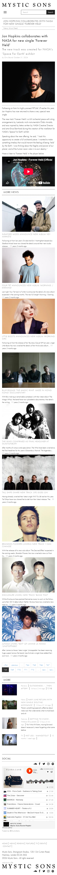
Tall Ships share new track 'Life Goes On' (25, 492)
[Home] (26, 4)
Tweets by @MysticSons (11, 831)
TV (37, 843)
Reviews (20, 843)
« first (5, 665)
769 (12, 669)
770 (19, 669)
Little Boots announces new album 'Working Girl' (28, 337)
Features (30, 843)
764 (27, 665)
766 (41, 665)
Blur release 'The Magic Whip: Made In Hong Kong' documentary (27, 391)
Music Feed (13, 28)
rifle (11, 862)
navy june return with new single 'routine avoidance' (36, 702)
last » (51, 669)
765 (34, 665)
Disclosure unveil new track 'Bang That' (25, 595)
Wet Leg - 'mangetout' (37, 735)
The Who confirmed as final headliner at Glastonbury (25, 442)
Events (43, 843)
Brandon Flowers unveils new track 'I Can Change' (26, 545)
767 (48, 665)
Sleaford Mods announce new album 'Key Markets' (26, 235)
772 (32, 669)
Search (50, 12)
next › (44, 669)
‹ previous (14, 665)
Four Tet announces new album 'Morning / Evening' (27, 286)
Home (5, 843)
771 (25, 669)
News (5, 28)
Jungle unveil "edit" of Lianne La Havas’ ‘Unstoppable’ (24, 645)
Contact (7, 846)
